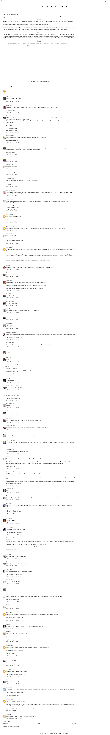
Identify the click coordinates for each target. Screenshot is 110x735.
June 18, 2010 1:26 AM (12, 446)
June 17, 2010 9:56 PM (12, 422)
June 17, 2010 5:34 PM (12, 354)
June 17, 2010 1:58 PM (12, 297)
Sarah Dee (8, 214)
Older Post (73, 723)
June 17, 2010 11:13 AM (12, 93)
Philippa (8, 645)
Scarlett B (8, 293)
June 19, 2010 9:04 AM (12, 583)
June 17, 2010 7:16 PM (12, 389)
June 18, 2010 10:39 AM (12, 558)
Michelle (8, 272)
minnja (7, 631)
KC (7, 393)
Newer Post (5, 723)
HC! (7, 410)
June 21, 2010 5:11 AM (12, 665)
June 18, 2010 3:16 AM (12, 468)
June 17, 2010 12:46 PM (13, 210)
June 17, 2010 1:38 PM (12, 276)
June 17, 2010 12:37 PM (13, 195)
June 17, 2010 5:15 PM (12, 346)
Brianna (8, 323)
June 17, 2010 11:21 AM (12, 101)
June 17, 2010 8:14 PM (12, 407)
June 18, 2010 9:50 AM (12, 534)
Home (39, 723)
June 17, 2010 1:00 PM (12, 243)
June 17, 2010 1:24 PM (12, 262)
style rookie (55, 6)
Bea (7, 265)
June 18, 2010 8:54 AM (12, 499)
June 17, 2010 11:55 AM (12, 132)
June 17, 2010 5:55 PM (12, 361)
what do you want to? (10, 364)
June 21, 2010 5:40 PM (12, 676)
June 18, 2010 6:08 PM (12, 576)
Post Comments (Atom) (14, 726)
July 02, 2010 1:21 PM (12, 695)
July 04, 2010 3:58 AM (12, 710)
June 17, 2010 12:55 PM (13, 230)
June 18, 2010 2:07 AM (12, 453)
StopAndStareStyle (10, 110)
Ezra (7, 495)
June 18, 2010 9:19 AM (12, 515)
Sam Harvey (9, 190)
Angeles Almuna (9, 115)
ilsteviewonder (9, 425)
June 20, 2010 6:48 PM (12, 641)
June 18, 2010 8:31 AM (12, 492)
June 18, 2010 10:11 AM (12, 551)
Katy (7, 378)
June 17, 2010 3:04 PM (12, 319)
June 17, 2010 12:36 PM (13, 186)
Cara (7, 308)
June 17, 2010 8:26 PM (12, 415)
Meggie (7, 280)
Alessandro (8, 527)
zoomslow (8, 456)
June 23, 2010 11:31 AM (12, 683)
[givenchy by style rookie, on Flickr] (39, 19)
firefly (7, 146)
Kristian (8, 247)
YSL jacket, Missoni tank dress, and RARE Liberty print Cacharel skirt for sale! (24, 288)
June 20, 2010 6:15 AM (12, 608)
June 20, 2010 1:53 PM (12, 628)
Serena (7, 587)
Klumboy (8, 518)
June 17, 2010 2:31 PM (12, 312)
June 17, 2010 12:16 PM (13, 174)
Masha (7, 569)
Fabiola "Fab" (9, 350)
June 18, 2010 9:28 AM (12, 523)
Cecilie (7, 604)
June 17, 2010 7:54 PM (12, 400)
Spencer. (8, 687)
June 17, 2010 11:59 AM (12, 142)
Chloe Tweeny (9, 226)
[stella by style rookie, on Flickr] (39, 32)
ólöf (7, 679)
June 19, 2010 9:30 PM (12, 601)
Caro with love (9, 440)
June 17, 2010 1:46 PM (12, 290)
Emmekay (8, 164)
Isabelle (8, 199)
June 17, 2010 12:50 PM (13, 222)
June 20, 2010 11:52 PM (12, 655)
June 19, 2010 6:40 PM (12, 591)
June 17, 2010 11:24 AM (12, 112)
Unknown (8, 89)
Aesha (7, 714)
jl (6, 594)
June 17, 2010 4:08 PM (12, 339)
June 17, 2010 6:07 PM (12, 375)
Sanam (7, 105)
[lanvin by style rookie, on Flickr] (39, 41)
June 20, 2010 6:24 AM (12, 620)
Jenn (7, 418)
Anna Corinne (9, 135)
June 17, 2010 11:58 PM (12, 429)
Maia (7, 96)
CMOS (7, 503)
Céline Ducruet (9, 488)
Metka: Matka (9, 433)
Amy (7, 669)
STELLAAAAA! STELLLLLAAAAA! (18, 34)
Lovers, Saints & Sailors (11, 385)
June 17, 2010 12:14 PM (13, 161)
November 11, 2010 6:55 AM (14, 718)
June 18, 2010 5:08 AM (12, 485)
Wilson (7, 357)
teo (7, 624)
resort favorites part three (10, 14)
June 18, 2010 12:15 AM (12, 437)
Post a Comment (6, 721)
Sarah (7, 554)
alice (7, 658)
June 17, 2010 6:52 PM (12, 382)
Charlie (7, 612)
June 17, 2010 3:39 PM (12, 328)
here (4, 17)
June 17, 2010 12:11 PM (12, 154)
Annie (7, 316)
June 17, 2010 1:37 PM (12, 269)
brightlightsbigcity (10, 332)
